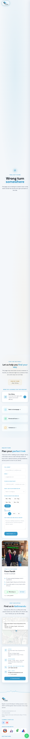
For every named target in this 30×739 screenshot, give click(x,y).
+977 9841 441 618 (12, 667)
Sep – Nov (8, 502)
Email (23, 592)
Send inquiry (10, 533)
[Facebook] (3, 722)
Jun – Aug (16, 498)
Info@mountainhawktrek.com (15, 672)
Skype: (8, 595)
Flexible (7, 506)
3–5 (14, 513)
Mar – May (8, 498)
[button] (16, 631)
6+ (19, 513)
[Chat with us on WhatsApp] (27, 736)
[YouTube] (7, 722)
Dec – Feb (16, 502)
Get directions (16, 678)
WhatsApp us (12, 592)
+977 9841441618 (6, 713)
